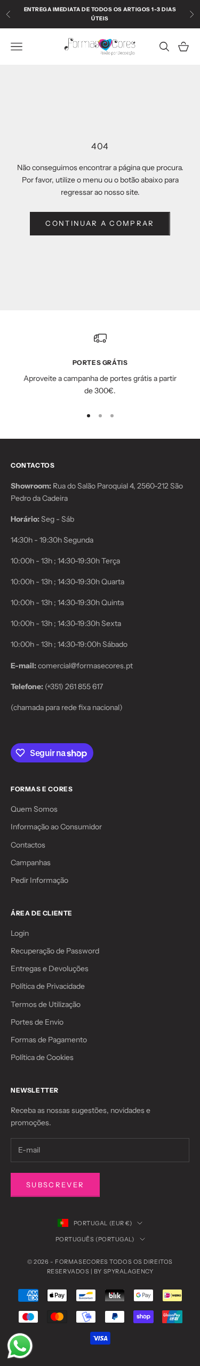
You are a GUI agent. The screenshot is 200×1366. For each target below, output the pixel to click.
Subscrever (55, 1184)
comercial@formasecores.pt (85, 665)
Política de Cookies (42, 1057)
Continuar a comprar (99, 223)
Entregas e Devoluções (50, 968)
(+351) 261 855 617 (74, 686)
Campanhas (31, 862)
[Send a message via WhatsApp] (20, 1346)
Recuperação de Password (55, 951)
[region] (100, 365)
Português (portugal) (94, 1239)
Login (20, 933)
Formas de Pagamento (49, 1039)
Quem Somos (34, 809)
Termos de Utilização (46, 1004)
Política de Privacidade (48, 986)
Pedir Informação (39, 880)
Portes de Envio (37, 1022)
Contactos (28, 845)
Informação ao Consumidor (56, 826)
